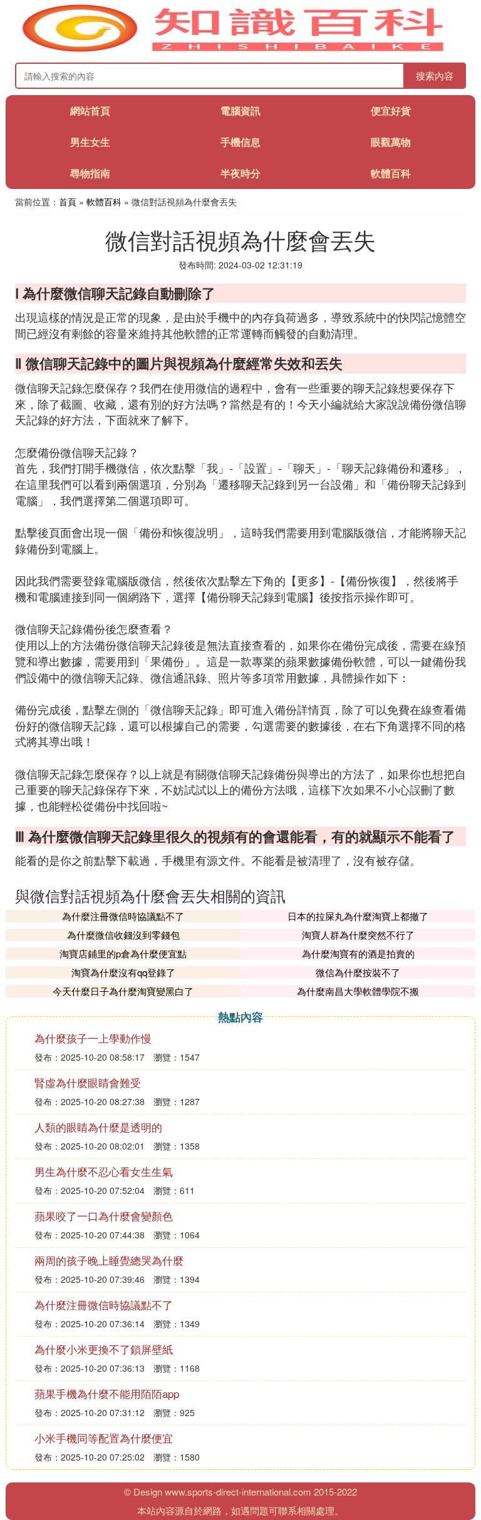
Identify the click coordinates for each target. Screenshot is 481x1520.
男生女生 (90, 142)
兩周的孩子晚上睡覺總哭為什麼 (109, 1260)
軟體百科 (391, 173)
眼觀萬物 (391, 142)
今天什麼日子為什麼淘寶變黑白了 (123, 990)
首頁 (67, 201)
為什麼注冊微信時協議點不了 (123, 915)
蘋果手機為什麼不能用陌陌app (106, 1393)
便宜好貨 (391, 110)
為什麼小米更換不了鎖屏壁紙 (103, 1349)
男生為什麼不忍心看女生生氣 (103, 1171)
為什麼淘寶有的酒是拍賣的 (358, 953)
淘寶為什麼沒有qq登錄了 (123, 972)
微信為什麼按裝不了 (358, 972)
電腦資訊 (240, 110)
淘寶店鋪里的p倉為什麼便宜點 (123, 953)
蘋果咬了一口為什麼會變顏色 (103, 1215)
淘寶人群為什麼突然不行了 (358, 934)
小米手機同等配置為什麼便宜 (103, 1438)
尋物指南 (90, 173)
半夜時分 (240, 173)
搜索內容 (434, 75)
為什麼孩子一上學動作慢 (93, 1038)
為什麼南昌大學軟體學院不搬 (358, 990)
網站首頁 (90, 110)
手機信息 (240, 142)
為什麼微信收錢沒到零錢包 (123, 934)
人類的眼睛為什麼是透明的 (98, 1127)
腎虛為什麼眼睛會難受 (87, 1082)
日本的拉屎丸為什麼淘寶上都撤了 (357, 915)
